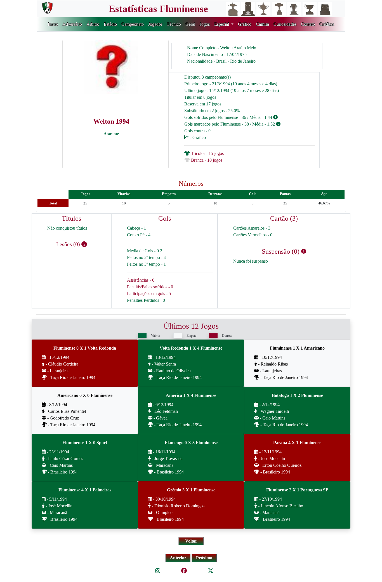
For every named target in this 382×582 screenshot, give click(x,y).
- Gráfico (197, 137)
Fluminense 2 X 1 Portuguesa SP (297, 489)
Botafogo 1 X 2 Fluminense (297, 395)
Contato (308, 24)
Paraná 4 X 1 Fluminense (297, 442)
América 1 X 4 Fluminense (191, 395)
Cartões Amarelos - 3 (251, 228)
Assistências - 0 (140, 280)
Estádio (110, 24)
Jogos (205, 24)
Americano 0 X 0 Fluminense (84, 395)
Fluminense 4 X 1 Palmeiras (84, 489)
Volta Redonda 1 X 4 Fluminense (191, 348)
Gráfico (244, 24)
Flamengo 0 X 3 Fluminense (191, 442)
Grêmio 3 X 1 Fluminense (191, 489)
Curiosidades (284, 24)
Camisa (262, 24)
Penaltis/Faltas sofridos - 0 (150, 286)
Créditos (326, 24)
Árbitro (92, 24)
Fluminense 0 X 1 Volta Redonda (84, 348)
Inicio (53, 24)
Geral (190, 24)
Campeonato (132, 24)
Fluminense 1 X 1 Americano (297, 348)
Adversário (72, 24)
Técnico (174, 24)
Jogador (155, 24)
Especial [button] (222, 24)
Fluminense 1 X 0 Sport (84, 442)
